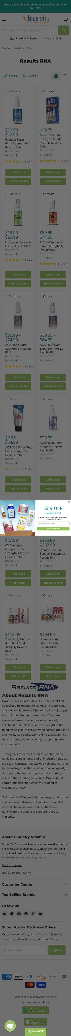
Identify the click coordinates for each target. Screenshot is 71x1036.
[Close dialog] (69, 502)
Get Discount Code (53, 528)
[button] (10, 1026)
